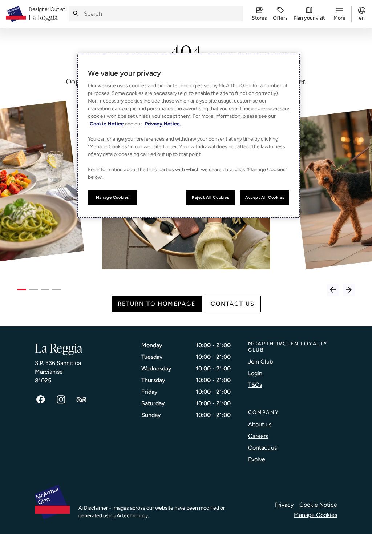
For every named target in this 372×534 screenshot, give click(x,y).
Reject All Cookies (210, 197)
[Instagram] (61, 399)
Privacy (284, 504)
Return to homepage (156, 303)
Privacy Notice (162, 124)
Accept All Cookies (264, 197)
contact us (233, 303)
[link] (47, 14)
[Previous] (333, 290)
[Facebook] (40, 399)
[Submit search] (76, 13)
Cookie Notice (318, 504)
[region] (188, 135)
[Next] (349, 290)
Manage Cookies (315, 514)
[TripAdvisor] (81, 399)
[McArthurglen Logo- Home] (16, 14)
